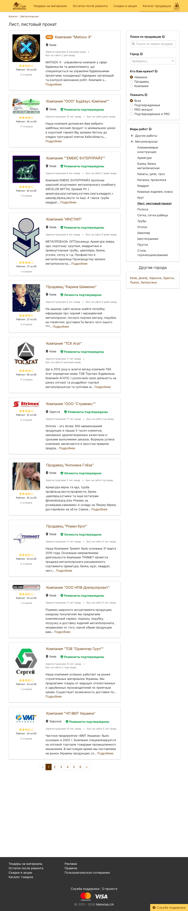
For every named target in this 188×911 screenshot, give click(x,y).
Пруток (142, 244)
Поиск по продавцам (145, 36)
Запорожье (148, 282)
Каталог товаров (21, 877)
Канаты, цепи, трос (151, 174)
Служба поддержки (171, 907)
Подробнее (54, 84)
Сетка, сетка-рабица (152, 215)
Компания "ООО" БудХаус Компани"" (77, 101)
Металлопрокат (146, 141)
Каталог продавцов (157, 6)
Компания (141, 86)
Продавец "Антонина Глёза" (70, 465)
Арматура (144, 158)
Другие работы (146, 135)
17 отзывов (26, 126)
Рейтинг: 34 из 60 (26, 69)
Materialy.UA (105, 904)
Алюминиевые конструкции (147, 150)
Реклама (71, 864)
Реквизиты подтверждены (84, 109)
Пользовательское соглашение (87, 872)
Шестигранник (147, 239)
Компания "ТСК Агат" (64, 343)
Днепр (143, 278)
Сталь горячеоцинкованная (152, 253)
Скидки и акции (125, 6)
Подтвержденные (147, 105)
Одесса (168, 278)
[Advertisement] (65, 805)
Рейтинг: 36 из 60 (26, 374)
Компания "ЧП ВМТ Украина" (70, 713)
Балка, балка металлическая (148, 166)
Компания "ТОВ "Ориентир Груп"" (75, 649)
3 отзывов (26, 324)
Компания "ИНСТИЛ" (64, 219)
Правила (71, 868)
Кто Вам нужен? (142, 71)
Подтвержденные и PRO (152, 114)
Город (134, 54)
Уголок (142, 227)
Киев (133, 278)
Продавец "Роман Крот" (66, 526)
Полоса (142, 209)
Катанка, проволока (151, 180)
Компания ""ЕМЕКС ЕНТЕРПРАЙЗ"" (75, 158)
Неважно (140, 77)
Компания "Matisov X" (73, 37)
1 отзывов (26, 195)
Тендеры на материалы (50, 6)
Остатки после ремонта (90, 6)
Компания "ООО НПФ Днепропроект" (78, 587)
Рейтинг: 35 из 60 (26, 415)
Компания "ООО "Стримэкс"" (71, 404)
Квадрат (143, 186)
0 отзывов (26, 74)
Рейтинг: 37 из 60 (26, 266)
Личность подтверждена (82, 295)
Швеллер (143, 233)
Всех (137, 101)
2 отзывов (26, 502)
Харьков (155, 278)
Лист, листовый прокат (154, 203)
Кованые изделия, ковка (155, 191)
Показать (137, 95)
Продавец (141, 81)
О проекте (109, 889)
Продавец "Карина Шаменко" (71, 287)
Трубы (141, 221)
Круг (140, 197)
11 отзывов (26, 379)
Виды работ (139, 129)
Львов (134, 282)
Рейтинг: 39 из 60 (26, 121)
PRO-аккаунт (143, 109)
